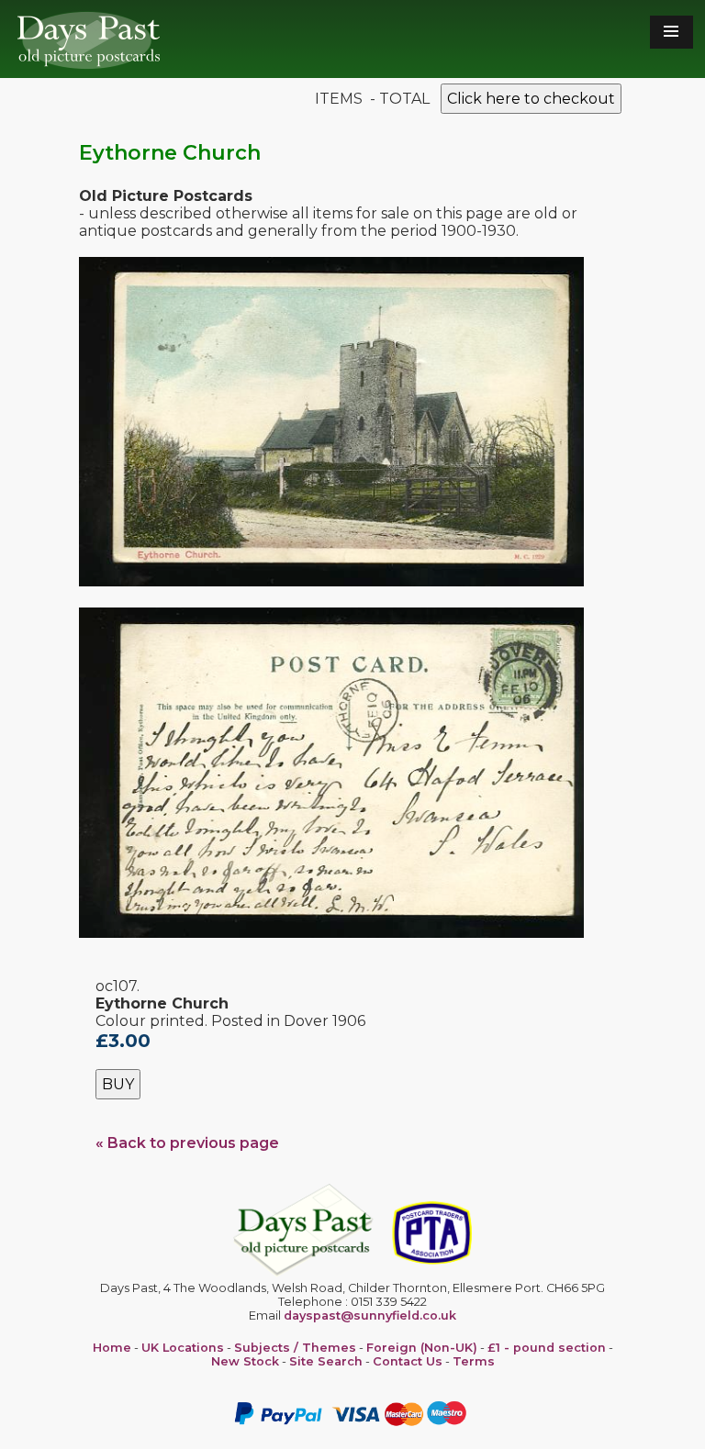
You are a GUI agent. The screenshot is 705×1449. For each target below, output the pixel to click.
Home (112, 1347)
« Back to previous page (187, 1143)
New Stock (245, 1361)
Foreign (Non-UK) (421, 1347)
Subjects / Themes (295, 1347)
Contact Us (407, 1361)
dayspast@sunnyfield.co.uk (370, 1315)
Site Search (326, 1361)
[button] (671, 32)
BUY (118, 1084)
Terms (474, 1361)
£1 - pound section (546, 1347)
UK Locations (182, 1347)
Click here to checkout (531, 98)
